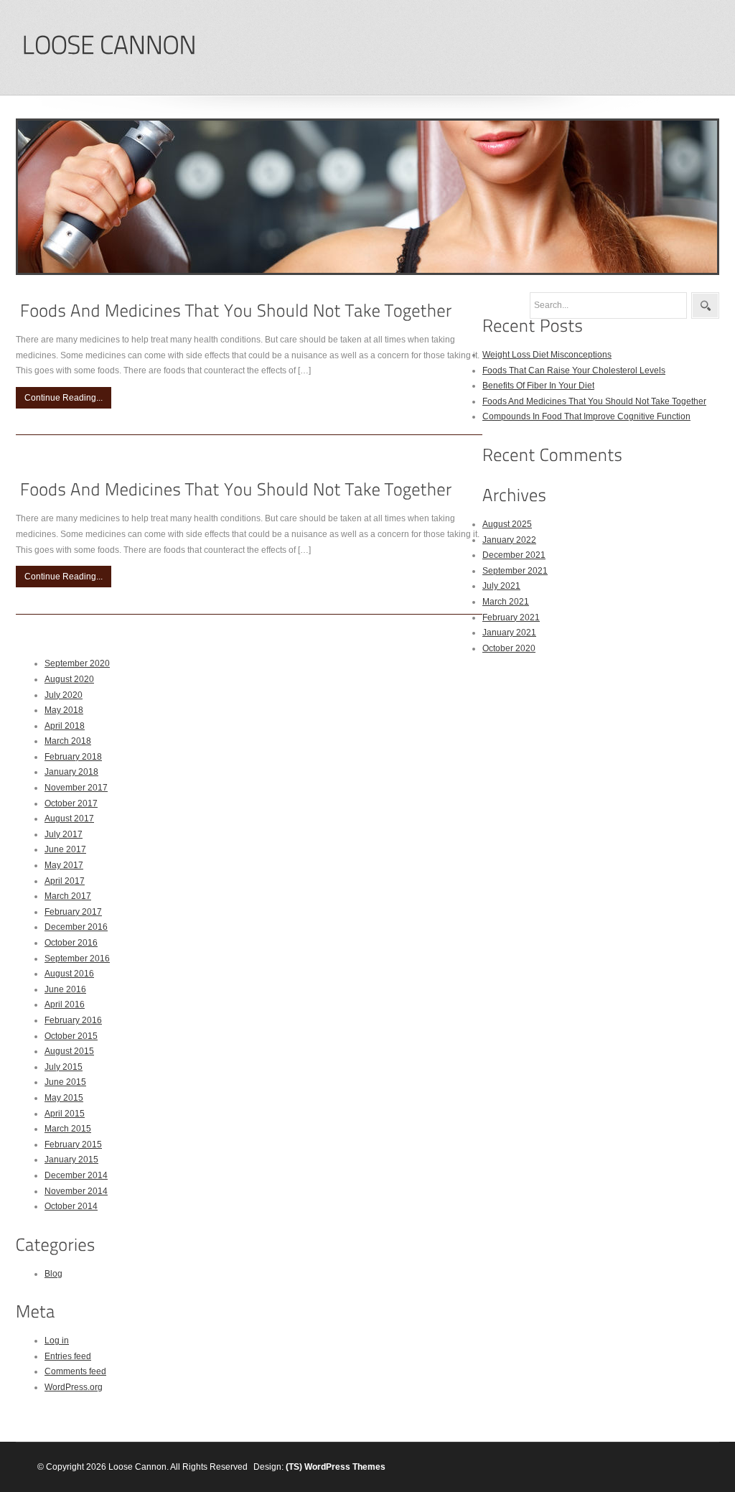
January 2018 (71, 772)
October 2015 (71, 1036)
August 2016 (69, 974)
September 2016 (77, 959)
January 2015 (71, 1160)
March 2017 (68, 896)
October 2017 (71, 803)
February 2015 (73, 1144)
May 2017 (64, 865)
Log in (57, 1340)
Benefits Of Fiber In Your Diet (538, 386)
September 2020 (77, 663)
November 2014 (76, 1191)
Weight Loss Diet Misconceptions (547, 355)
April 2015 (65, 1114)
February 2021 (511, 617)
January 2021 (509, 633)
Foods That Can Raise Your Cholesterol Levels (573, 370)
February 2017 (73, 912)
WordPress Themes (344, 1467)
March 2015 (68, 1129)
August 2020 (69, 679)
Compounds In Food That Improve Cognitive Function (586, 416)
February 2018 (73, 757)
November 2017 (76, 788)
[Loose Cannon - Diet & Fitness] (109, 45)
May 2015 (64, 1098)
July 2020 (64, 695)
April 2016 (65, 1004)
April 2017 (65, 881)
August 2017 (69, 818)
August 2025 (507, 524)
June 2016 (65, 989)
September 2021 (515, 571)
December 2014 (76, 1175)
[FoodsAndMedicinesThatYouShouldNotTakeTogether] (236, 310)
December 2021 (514, 555)
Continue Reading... (63, 398)
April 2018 (65, 726)
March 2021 (505, 602)
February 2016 (73, 1020)
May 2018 (64, 710)
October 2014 (71, 1206)
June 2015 (65, 1082)
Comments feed (75, 1371)
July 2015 (64, 1067)
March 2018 (68, 741)
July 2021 (501, 586)
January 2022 (509, 540)
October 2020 (508, 648)
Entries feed (68, 1356)
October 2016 (71, 943)
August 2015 (69, 1051)
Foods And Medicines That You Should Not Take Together (594, 401)
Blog (53, 1274)
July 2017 (64, 834)
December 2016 (76, 927)
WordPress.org (74, 1387)
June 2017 (65, 849)
